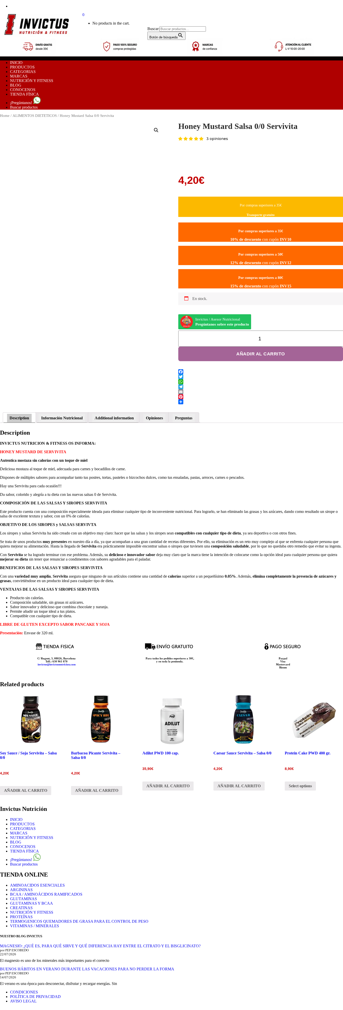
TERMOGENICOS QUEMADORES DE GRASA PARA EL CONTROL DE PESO (79, 921)
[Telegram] (260, 386)
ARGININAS (21, 890)
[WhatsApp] (260, 381)
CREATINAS (21, 908)
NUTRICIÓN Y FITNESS (31, 81)
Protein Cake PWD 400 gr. (307, 753)
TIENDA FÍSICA (24, 94)
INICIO (16, 62)
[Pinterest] (260, 396)
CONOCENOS (22, 90)
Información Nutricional (62, 418)
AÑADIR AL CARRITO (260, 353)
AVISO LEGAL (23, 1001)
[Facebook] (260, 371)
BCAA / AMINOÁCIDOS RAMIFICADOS (46, 894)
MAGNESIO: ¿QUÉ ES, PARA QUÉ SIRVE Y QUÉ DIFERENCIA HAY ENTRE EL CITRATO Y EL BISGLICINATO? (100, 946)
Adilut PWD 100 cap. (160, 753)
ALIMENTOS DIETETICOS (35, 116)
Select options (300, 786)
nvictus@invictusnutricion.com (57, 664)
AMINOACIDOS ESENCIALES (37, 885)
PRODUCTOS (22, 67)
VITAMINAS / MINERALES (34, 926)
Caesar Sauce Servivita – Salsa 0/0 (242, 753)
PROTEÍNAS (21, 917)
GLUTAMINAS (23, 899)
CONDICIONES (24, 992)
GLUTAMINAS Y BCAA (31, 903)
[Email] (260, 391)
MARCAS (18, 76)
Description (19, 418)
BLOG (15, 85)
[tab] (19, 417)
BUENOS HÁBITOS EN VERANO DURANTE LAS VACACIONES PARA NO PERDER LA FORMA (87, 969)
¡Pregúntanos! (21, 103)
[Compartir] (260, 401)
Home (5, 116)
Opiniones (154, 418)
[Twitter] (260, 376)
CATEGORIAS (23, 71)
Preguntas (183, 418)
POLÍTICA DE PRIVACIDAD (35, 996)
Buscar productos (24, 107)
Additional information (114, 418)
